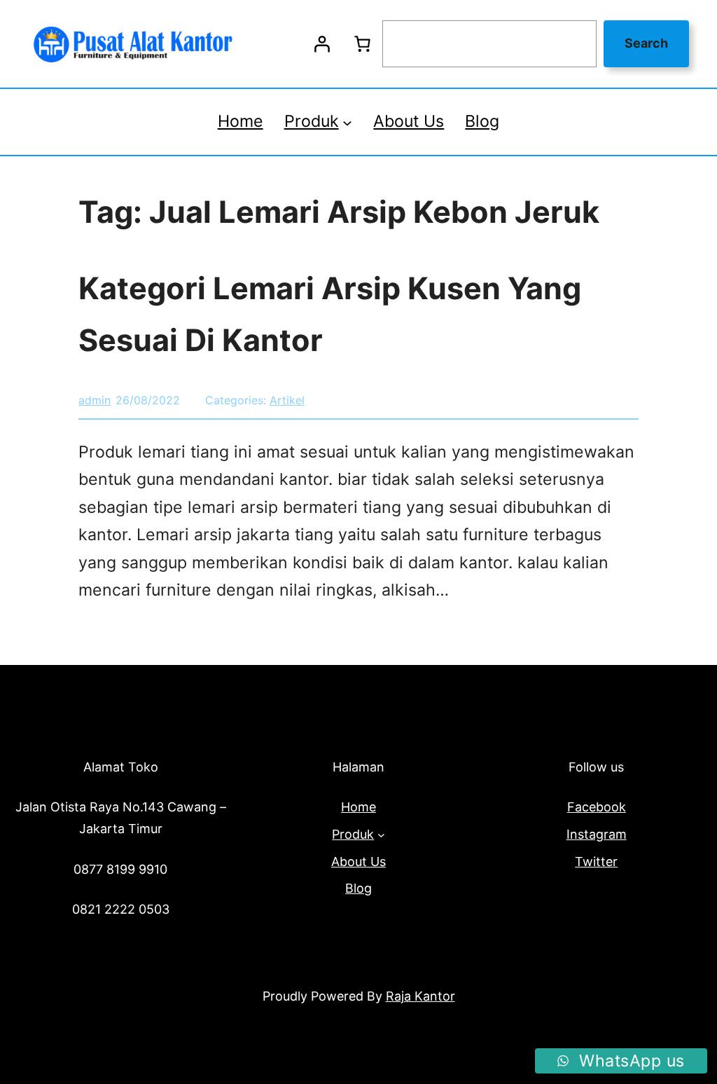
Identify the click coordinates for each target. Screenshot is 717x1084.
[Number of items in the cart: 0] (362, 44)
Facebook (596, 807)
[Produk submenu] (347, 122)
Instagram (596, 834)
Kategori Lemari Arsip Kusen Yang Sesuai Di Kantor (329, 313)
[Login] (321, 44)
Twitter (596, 861)
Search (646, 43)
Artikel (287, 400)
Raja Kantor (420, 996)
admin (94, 400)
